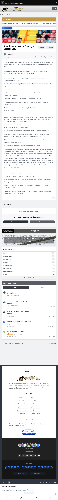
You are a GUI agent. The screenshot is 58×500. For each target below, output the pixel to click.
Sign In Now (42, 222)
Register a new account (16, 222)
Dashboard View (36, 397)
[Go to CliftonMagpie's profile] (33, 445)
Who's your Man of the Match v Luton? (17, 302)
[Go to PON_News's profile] (4, 322)
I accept (30, 493)
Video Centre (36, 413)
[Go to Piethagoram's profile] (4, 332)
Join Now (13, 467)
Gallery (36, 410)
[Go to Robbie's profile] (4, 292)
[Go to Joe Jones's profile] (5, 54)
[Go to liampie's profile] (30, 445)
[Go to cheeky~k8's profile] (22, 445)
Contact (23, 413)
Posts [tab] (42, 287)
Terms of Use (29, 490)
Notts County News (35, 230)
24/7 (35, 231)
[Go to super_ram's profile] (25, 445)
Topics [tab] (15, 287)
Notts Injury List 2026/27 (13, 292)
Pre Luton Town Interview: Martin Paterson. (18, 311)
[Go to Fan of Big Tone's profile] (27, 445)
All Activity (23, 397)
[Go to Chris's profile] (20, 445)
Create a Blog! (36, 407)
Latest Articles (23, 404)
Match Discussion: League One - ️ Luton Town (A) (19, 321)
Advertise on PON (23, 410)
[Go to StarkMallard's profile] (35, 445)
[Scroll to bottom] (55, 494)
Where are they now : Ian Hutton (15, 331)
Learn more (3, 2)
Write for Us (23, 407)
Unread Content (23, 401)
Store (36, 401)
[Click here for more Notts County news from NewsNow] (8, 231)
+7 (38, 445)
